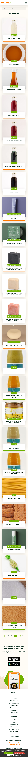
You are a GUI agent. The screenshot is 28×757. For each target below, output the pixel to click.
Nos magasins (14, 700)
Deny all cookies (20, 753)
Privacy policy (18, 755)
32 (23, 636)
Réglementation (14, 724)
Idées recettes (14, 708)
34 (14, 638)
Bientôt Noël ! (14, 698)
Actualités (14, 720)
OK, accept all (9, 753)
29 (12, 636)
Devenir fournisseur (14, 736)
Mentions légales (14, 731)
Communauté (14, 710)
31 (19, 636)
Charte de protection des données (14, 734)
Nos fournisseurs (14, 705)
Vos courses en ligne (14, 703)
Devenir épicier (14, 712)
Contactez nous (14, 744)
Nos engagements (14, 729)
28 (8, 636)
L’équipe (14, 722)
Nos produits (14, 696)
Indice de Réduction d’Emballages (14, 727)
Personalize (10, 755)
